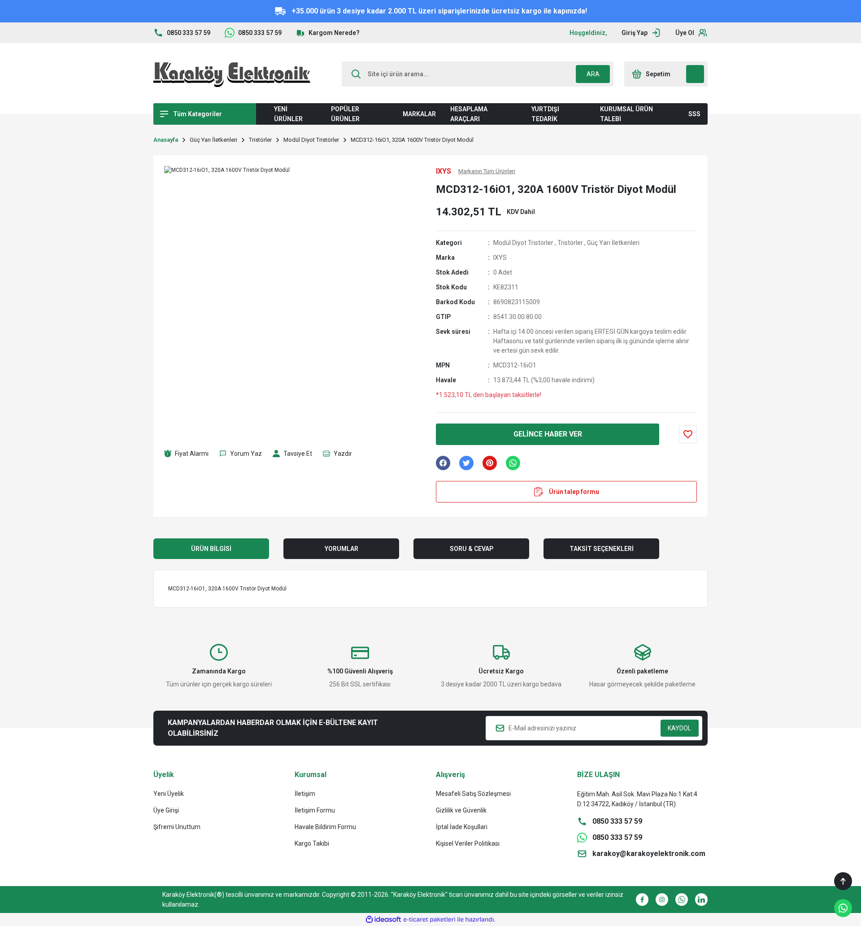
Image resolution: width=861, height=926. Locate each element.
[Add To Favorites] (688, 434)
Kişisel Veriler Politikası (468, 843)
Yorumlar (341, 548)
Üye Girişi (166, 810)
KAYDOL (679, 728)
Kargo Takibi (312, 843)
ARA (593, 74)
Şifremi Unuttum (176, 826)
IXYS (500, 257)
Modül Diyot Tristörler (523, 242)
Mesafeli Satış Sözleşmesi (473, 793)
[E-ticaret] (429, 920)
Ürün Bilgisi (211, 548)
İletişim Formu (315, 810)
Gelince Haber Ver (547, 434)
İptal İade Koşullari (461, 826)
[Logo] (231, 74)
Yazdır (343, 453)
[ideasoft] (383, 919)
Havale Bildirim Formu (325, 826)
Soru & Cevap (471, 548)
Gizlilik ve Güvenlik (461, 810)
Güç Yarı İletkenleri (613, 242)
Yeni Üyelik (168, 793)
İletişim (305, 793)
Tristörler (570, 242)
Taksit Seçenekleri (602, 548)
